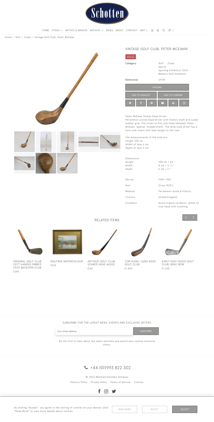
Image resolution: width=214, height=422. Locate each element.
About (120, 30)
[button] (158, 30)
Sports (162, 66)
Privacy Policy (99, 382)
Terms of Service (120, 382)
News (109, 30)
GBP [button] (143, 30)
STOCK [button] (56, 30)
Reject (155, 409)
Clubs (27, 37)
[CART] (152, 30)
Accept (185, 409)
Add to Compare (173, 95)
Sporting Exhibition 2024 (173, 70)
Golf (18, 37)
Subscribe (146, 331)
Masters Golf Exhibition (172, 74)
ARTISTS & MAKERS (76, 30)
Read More (124, 409)
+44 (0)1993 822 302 (110, 367)
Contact (131, 30)
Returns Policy (78, 382)
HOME (45, 30)
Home (8, 37)
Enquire (157, 87)
